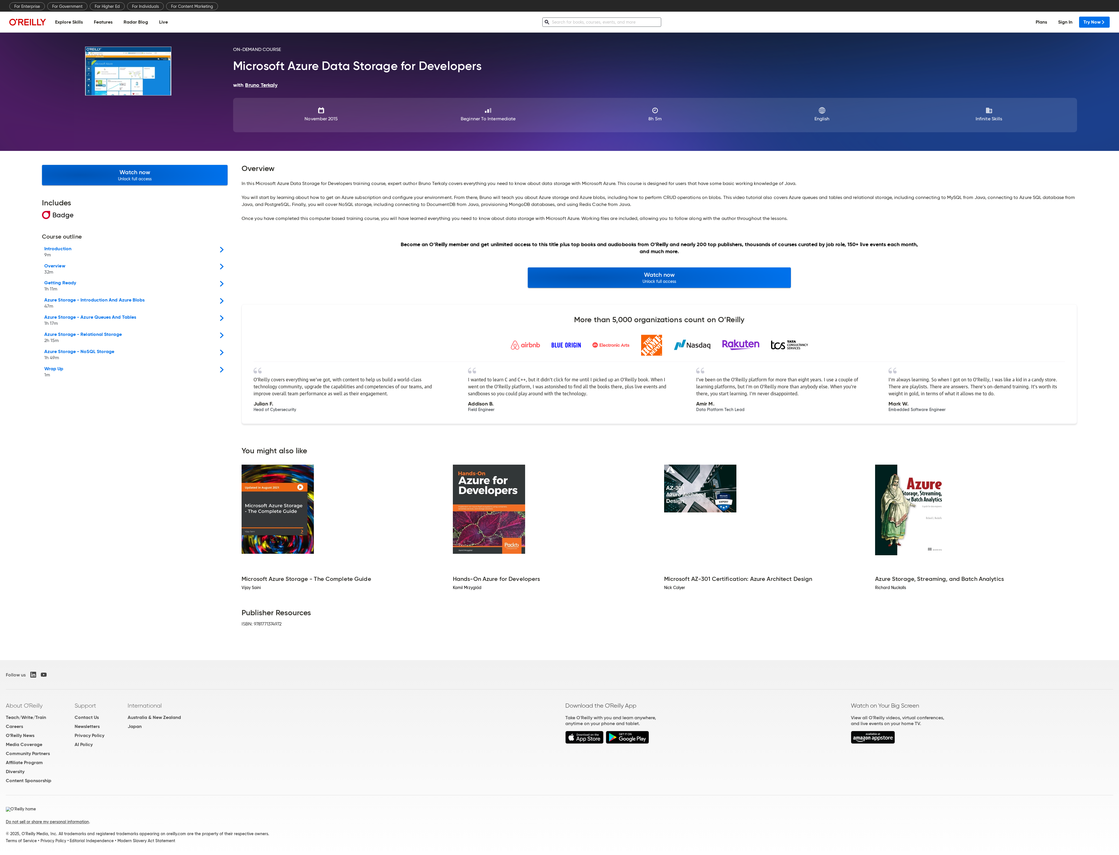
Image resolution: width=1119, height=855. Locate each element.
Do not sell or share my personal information (47, 821)
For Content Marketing (192, 6)
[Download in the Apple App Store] (584, 742)
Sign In (1065, 22)
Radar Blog (136, 22)
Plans (1041, 22)
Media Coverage (24, 744)
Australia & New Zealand (154, 717)
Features (103, 22)
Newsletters (87, 726)
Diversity (15, 771)
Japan (135, 726)
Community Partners (28, 753)
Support (85, 705)
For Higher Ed (107, 6)
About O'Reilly (24, 705)
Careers (14, 726)
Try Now (1092, 22)
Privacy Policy (89, 735)
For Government (67, 6)
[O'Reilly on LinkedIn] (33, 675)
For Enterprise (27, 6)
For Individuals (145, 6)
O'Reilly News (20, 735)
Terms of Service (21, 840)
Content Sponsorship (28, 781)
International (145, 705)
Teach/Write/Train (26, 717)
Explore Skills (69, 22)
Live (163, 22)
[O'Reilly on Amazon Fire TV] (873, 742)
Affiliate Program (24, 762)
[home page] (27, 22)
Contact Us (87, 717)
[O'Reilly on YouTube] (44, 675)
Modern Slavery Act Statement (146, 840)
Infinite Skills (989, 118)
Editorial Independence (92, 840)
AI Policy (84, 744)
